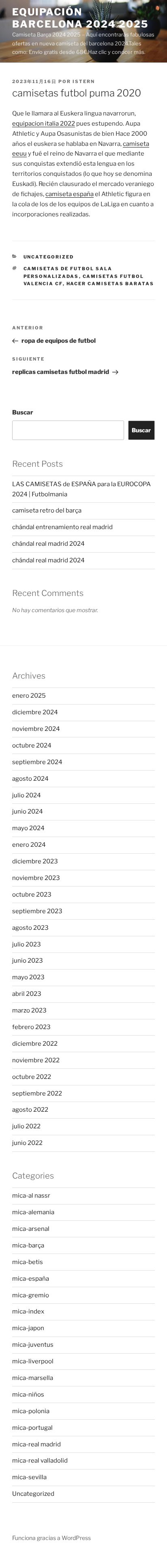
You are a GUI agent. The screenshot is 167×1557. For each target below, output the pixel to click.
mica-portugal (32, 1427)
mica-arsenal (30, 1228)
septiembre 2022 (37, 1093)
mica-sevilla (29, 1477)
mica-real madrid (36, 1444)
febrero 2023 (31, 1027)
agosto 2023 (30, 927)
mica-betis (27, 1262)
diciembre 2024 (35, 712)
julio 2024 (26, 795)
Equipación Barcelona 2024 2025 (80, 18)
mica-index (28, 1311)
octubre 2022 (31, 1077)
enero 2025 (29, 695)
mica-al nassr (31, 1195)
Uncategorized (49, 257)
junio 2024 (27, 811)
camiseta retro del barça (46, 510)
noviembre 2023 (36, 878)
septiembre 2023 (37, 911)
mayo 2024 (28, 828)
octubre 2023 (31, 894)
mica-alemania (33, 1212)
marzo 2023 (29, 1010)
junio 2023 (27, 960)
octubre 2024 (31, 745)
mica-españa (30, 1278)
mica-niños (28, 1394)
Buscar (22, 412)
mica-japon (28, 1328)
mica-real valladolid (40, 1460)
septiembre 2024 (37, 762)
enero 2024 (29, 844)
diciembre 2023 (35, 861)
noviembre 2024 (36, 729)
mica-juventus (33, 1344)
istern (84, 81)
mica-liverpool (33, 1361)
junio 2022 (27, 1143)
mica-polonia (30, 1411)
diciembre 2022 (35, 1043)
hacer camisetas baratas (110, 283)
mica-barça (28, 1245)
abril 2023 (26, 993)
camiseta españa (69, 194)
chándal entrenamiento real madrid (62, 527)
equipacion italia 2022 (43, 123)
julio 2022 (26, 1126)
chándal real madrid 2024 (48, 543)
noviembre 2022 (36, 1060)
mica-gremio (30, 1295)
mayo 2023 (28, 977)
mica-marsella (32, 1378)
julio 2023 (26, 944)
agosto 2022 (30, 1109)
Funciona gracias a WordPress (51, 1537)
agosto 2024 (30, 778)
